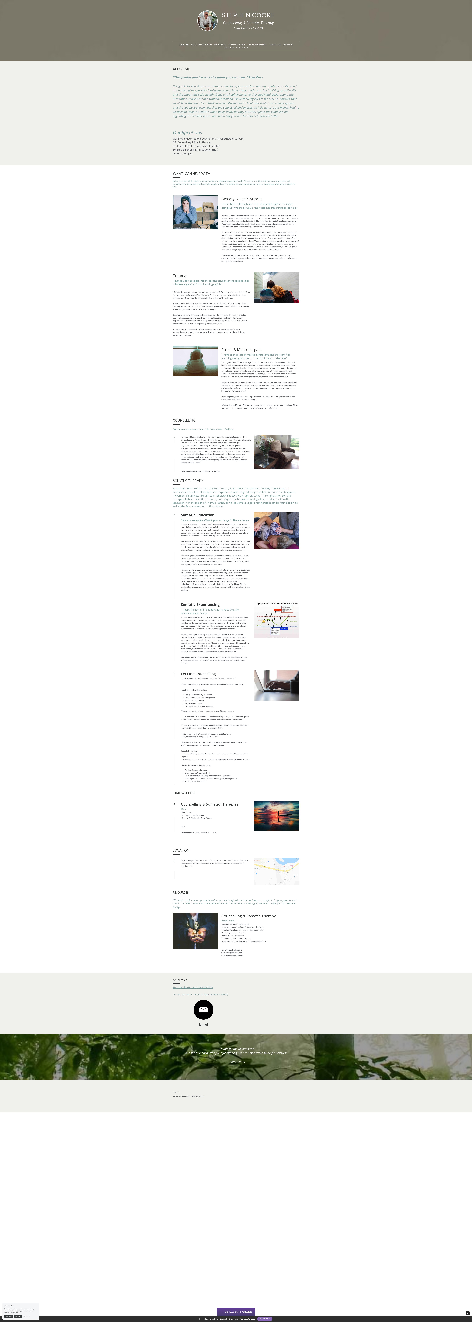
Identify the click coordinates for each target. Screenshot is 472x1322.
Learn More (14, 1313)
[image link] (203, 1010)
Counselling (220, 45)
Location (288, 45)
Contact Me (242, 48)
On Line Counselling (257, 45)
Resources (229, 48)
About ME (184, 45)
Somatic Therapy (237, 45)
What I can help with (201, 45)
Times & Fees (275, 45)
